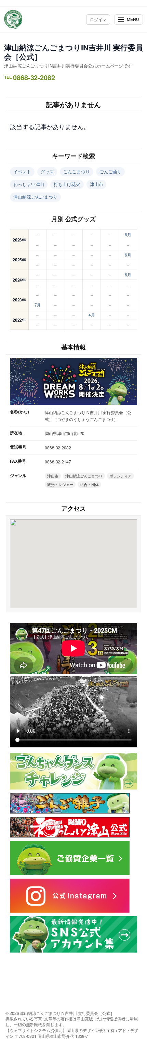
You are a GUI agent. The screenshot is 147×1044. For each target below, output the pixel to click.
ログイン (98, 19)
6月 (128, 234)
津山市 (96, 184)
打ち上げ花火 (67, 184)
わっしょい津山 (28, 184)
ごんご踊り (110, 171)
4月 (92, 315)
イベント (22, 171)
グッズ (47, 171)
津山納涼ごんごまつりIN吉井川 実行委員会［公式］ (73, 52)
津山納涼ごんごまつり (35, 197)
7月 (38, 305)
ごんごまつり (76, 171)
